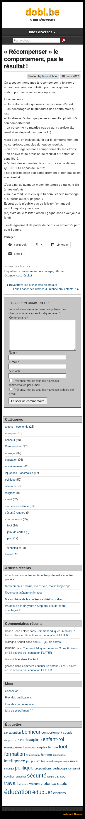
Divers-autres (13, 446)
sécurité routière (15, 512)
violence (48, 783)
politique (10, 479)
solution (9, 776)
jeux (33, 761)
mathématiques (54, 761)
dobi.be (43, 11)
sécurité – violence (17, 506)
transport (61, 776)
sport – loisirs (13, 519)
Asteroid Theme (72, 814)
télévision (23, 784)
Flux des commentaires (20, 704)
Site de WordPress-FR (19, 710)
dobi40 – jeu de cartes (47, 642)
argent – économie (16, 426)
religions (10, 493)
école (62, 783)
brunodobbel (49, 76)
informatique (59, 755)
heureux (35, 755)
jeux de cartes (16, 532)
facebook (30, 747)
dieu (21, 740)
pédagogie (60, 768)
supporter (21, 776)
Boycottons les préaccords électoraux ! (34, 284)
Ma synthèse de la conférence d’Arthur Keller (33, 599)
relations (10, 486)
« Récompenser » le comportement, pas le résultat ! (33, 58)
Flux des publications (18, 697)
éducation (11, 459)
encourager (46, 271)
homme (46, 754)
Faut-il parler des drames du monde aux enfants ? (44, 289)
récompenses (12, 275)
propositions (43, 768)
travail (9, 554)
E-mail (14, 362)
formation (14, 754)
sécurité (36, 776)
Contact (33, 659)
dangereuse (10, 740)
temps (50, 776)
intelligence (14, 760)
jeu (28, 761)
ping (9, 538)
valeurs (34, 784)
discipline (33, 739)
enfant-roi (53, 739)
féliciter (59, 271)
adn (6, 732)
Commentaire (18, 317)
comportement (28, 271)
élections (59, 793)
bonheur (10, 440)
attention (15, 732)
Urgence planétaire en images (23, 592)
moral (74, 761)
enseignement (14, 466)
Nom (13, 352)
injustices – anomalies (19, 473)
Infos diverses (40, 32)
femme (53, 747)
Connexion (11, 691)
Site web (14, 371)
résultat (27, 275)
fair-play (41, 747)
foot (9, 525)
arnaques (11, 433)
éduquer (42, 792)
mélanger (9, 768)
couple (67, 732)
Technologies (13, 547)
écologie (10, 453)
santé (8, 499)
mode (66, 761)
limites (41, 761)
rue (69, 768)
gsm (28, 755)
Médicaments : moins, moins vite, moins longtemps (37, 586)
